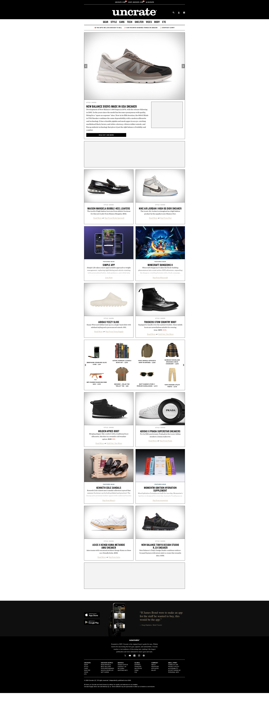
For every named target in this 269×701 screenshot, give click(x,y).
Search (173, 12)
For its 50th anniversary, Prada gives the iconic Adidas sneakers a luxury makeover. (160, 435)
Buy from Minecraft (160, 278)
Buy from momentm (160, 500)
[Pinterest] (143, 655)
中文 (135, 672)
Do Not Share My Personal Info (174, 671)
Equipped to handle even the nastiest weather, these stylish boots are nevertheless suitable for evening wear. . (160, 327)
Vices (149, 22)
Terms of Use (173, 664)
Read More (97, 218)
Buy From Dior (166, 218)
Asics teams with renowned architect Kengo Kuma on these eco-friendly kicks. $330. (108, 551)
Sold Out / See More (165, 334)
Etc (164, 22)
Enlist (153, 670)
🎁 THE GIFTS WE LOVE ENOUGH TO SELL (108, 28)
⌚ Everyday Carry (167, 28)
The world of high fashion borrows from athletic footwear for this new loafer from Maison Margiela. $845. (109, 212)
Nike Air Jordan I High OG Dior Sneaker (160, 208)
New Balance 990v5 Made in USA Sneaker (111, 106)
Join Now (109, 278)
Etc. (85, 674)
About (153, 664)
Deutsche (138, 668)
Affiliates (155, 668)
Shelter (139, 22)
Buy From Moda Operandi (114, 218)
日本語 (136, 670)
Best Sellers (106, 666)
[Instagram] (139, 655)
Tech (129, 22)
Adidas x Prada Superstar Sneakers (160, 431)
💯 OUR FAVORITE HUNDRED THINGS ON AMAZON (141, 28)
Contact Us (122, 666)
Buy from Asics (114, 557)
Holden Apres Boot (108, 431)
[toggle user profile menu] (178, 13)
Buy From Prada (166, 441)
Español (137, 664)
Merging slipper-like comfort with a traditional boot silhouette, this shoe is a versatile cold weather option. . (108, 436)
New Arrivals (106, 664)
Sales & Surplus (107, 670)
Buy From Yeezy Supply (114, 331)
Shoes (94, 102)
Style (114, 22)
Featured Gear (109, 261)
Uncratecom (120, 2)
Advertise (155, 666)
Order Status (123, 664)
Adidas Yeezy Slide (108, 322)
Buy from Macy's (108, 500)
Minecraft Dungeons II (160, 265)
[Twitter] (125, 655)
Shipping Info (123, 670)
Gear (105, 22)
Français (137, 666)
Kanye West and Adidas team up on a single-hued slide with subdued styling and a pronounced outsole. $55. (109, 326)
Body (157, 22)
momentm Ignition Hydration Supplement (160, 489)
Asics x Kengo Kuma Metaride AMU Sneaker (108, 546)
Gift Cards (105, 672)
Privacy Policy (173, 666)
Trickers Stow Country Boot (160, 322)
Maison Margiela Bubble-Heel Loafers (108, 208)
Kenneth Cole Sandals (108, 487)
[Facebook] (134, 655)
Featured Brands (107, 668)
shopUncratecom (135, 2)
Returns (121, 668)
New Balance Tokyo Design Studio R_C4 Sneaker (160, 546)
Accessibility (173, 668)
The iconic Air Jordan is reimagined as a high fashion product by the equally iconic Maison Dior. (160, 212)
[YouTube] (130, 655)
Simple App (109, 265)
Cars (122, 22)
